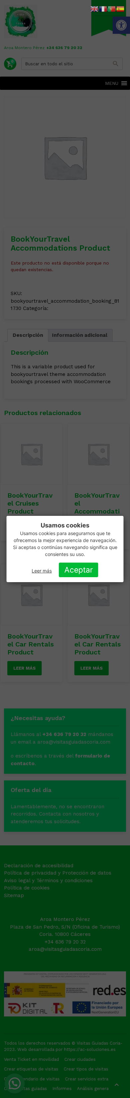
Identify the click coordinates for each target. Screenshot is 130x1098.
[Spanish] (120, 9)
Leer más (42, 571)
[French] (103, 9)
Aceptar (78, 570)
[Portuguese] (112, 9)
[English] (94, 9)
